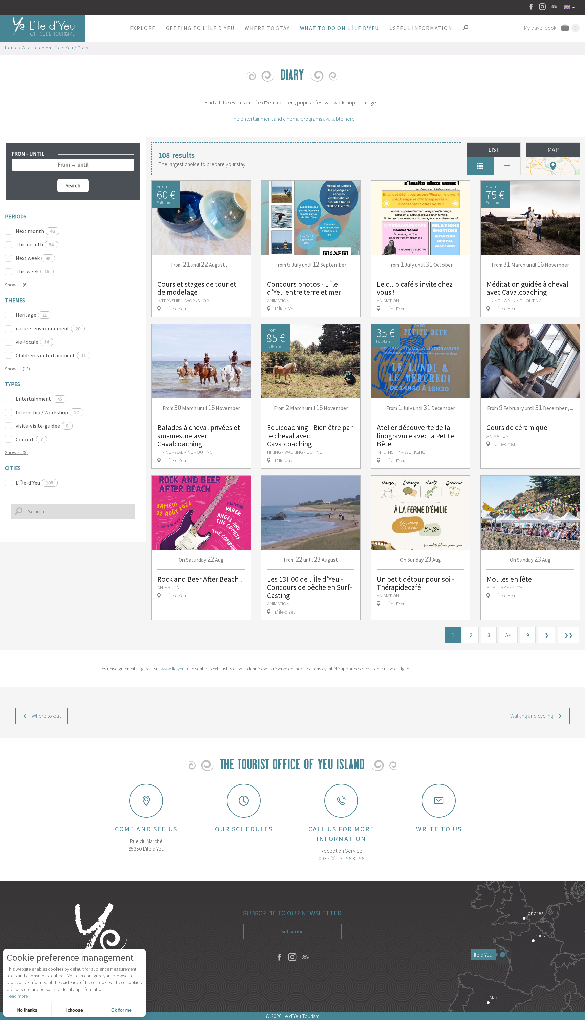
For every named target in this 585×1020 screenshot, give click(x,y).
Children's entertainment (51, 355)
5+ (508, 634)
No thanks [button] (27, 1010)
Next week (33, 257)
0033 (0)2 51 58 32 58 (341, 858)
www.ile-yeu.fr (174, 669)
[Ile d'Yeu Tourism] (97, 947)
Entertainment (39, 398)
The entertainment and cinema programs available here (293, 118)
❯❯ (568, 634)
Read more (17, 996)
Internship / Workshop (47, 412)
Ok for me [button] (121, 1010)
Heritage (31, 314)
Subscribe (292, 931)
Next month (35, 231)
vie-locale (32, 341)
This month (35, 244)
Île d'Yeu (483, 954)
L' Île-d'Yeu (34, 482)
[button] (143, 28)
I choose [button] (74, 1010)
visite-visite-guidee (42, 425)
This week (32, 271)
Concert (29, 439)
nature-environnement (48, 328)
